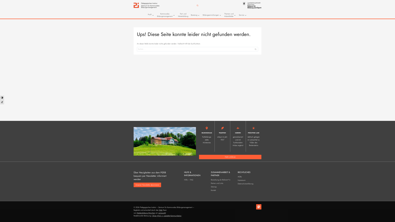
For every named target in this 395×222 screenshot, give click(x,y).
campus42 (162, 213)
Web (160, 210)
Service (241, 15)
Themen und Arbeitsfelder (229, 15)
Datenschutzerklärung (245, 183)
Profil (150, 14)
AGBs (240, 176)
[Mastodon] (258, 206)
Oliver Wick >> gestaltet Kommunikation (166, 215)
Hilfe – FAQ (188, 180)
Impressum (242, 180)
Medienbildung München (146, 213)
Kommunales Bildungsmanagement (165, 15)
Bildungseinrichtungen (211, 15)
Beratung (194, 15)
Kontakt (213, 190)
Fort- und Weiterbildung (183, 15)
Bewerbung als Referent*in (220, 180)
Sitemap (214, 187)
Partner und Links (217, 183)
